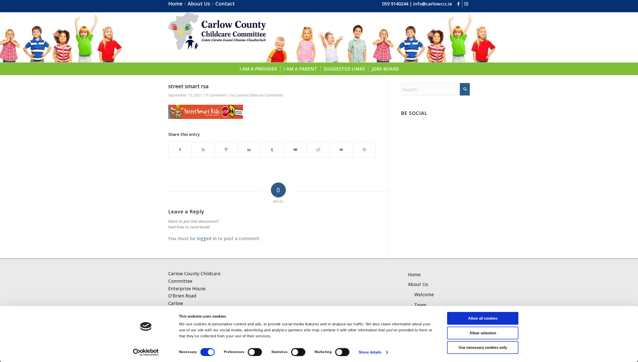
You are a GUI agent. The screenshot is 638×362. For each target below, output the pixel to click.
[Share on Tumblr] (272, 149)
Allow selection (483, 333)
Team (420, 305)
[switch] (255, 352)
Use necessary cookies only (483, 347)
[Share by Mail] (341, 149)
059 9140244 (395, 4)
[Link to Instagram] (466, 3)
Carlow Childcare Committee (259, 94)
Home (414, 274)
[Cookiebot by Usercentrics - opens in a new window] (146, 352)
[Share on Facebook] (179, 149)
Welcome (424, 294)
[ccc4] (217, 37)
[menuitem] (176, 3)
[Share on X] (203, 149)
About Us (418, 284)
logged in (207, 238)
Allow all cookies (482, 318)
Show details (370, 352)
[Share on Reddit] (318, 149)
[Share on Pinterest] (226, 149)
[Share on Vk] (295, 149)
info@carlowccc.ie (432, 4)
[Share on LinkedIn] (249, 149)
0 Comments (216, 94)
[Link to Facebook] (458, 3)
